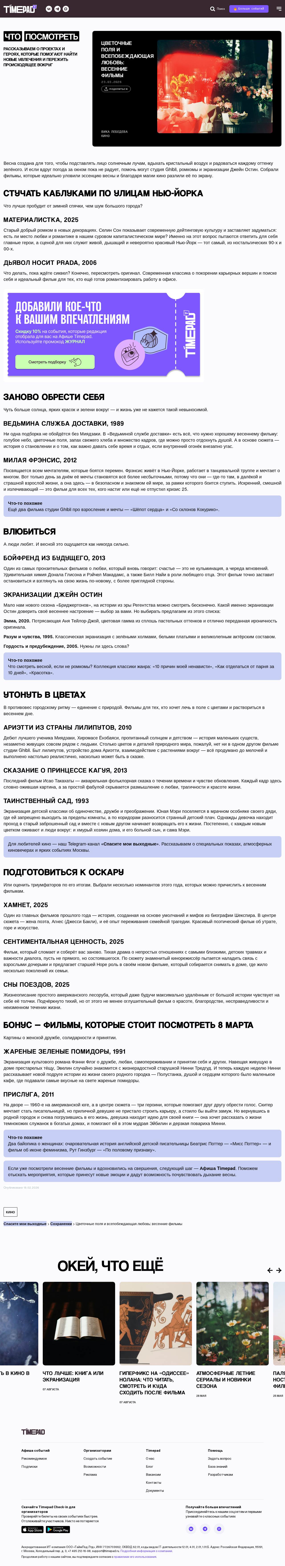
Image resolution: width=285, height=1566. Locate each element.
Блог (149, 1467)
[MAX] (66, 9)
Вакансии (153, 1475)
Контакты (153, 1483)
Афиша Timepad (217, 1168)
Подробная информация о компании (146, 1551)
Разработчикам (220, 1475)
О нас (150, 1459)
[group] (79, 1336)
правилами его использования (135, 1557)
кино (10, 1212)
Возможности (94, 1467)
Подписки (29, 1467)
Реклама (90, 1475)
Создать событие (97, 1459)
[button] (270, 1270)
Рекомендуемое (34, 1459)
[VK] (49, 9)
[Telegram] (57, 9)
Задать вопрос (219, 1459)
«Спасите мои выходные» (130, 843)
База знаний (217, 1467)
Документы (155, 1491)
